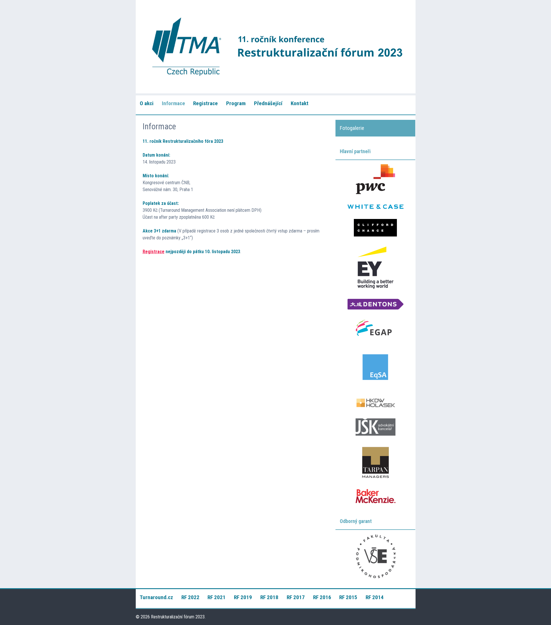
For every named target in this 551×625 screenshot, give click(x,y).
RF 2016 (322, 597)
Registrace (205, 103)
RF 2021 (216, 597)
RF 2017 (296, 597)
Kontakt (300, 103)
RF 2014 (375, 597)
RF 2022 (190, 597)
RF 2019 (243, 597)
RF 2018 (269, 597)
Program (236, 103)
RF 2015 (348, 597)
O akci (147, 103)
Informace (173, 103)
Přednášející (268, 103)
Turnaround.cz (156, 597)
